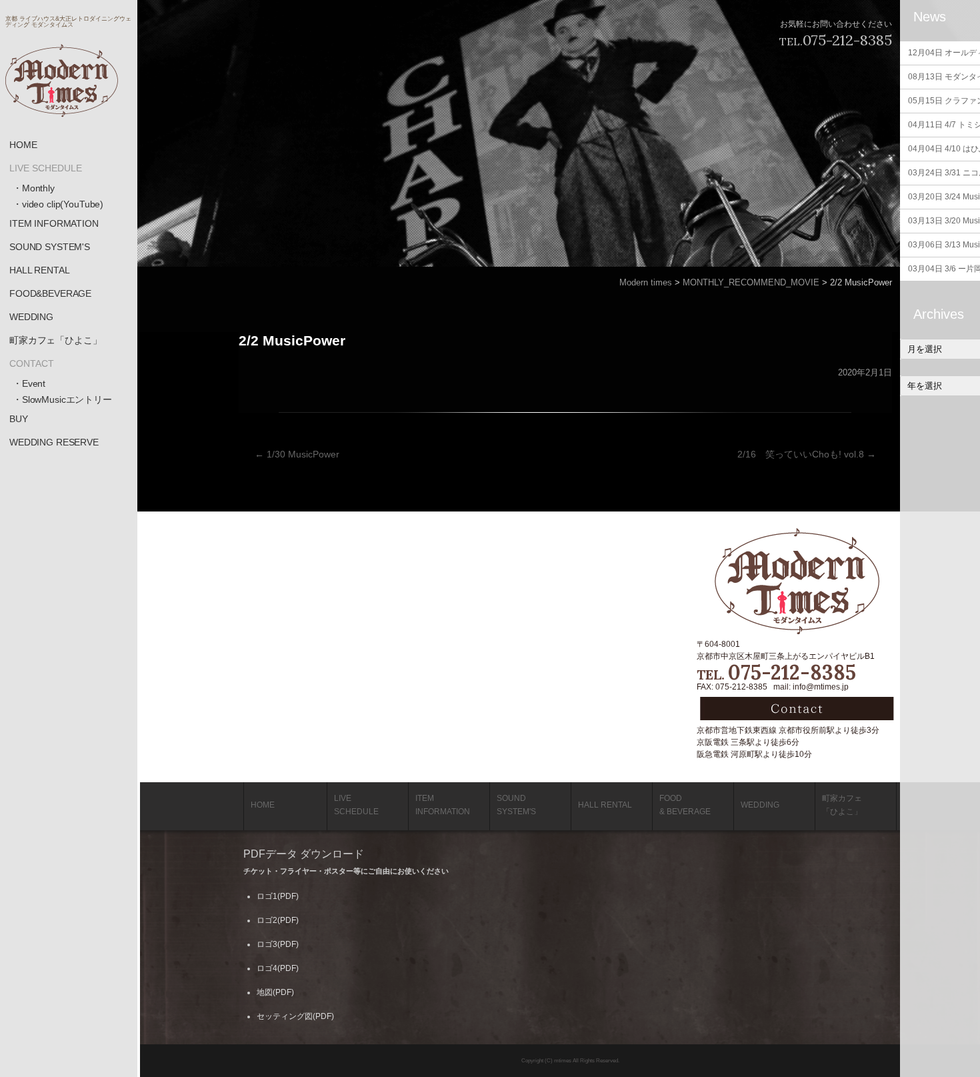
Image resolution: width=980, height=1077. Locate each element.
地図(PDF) (275, 992)
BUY (18, 418)
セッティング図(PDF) (295, 1016)
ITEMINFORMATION (442, 805)
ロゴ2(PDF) (278, 920)
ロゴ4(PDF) (278, 968)
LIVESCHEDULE (356, 805)
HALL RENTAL (39, 270)
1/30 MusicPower (297, 454)
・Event (29, 383)
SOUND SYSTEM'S (49, 246)
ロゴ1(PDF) (278, 896)
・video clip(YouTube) (58, 204)
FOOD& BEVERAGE (685, 805)
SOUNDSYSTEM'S (516, 805)
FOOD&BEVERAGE (50, 293)
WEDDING (31, 316)
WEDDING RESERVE (54, 442)
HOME (23, 144)
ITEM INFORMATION (54, 223)
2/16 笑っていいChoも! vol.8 (806, 454)
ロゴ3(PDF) (278, 944)
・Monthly (34, 188)
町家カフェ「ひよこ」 (55, 340)
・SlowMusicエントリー (62, 399)
